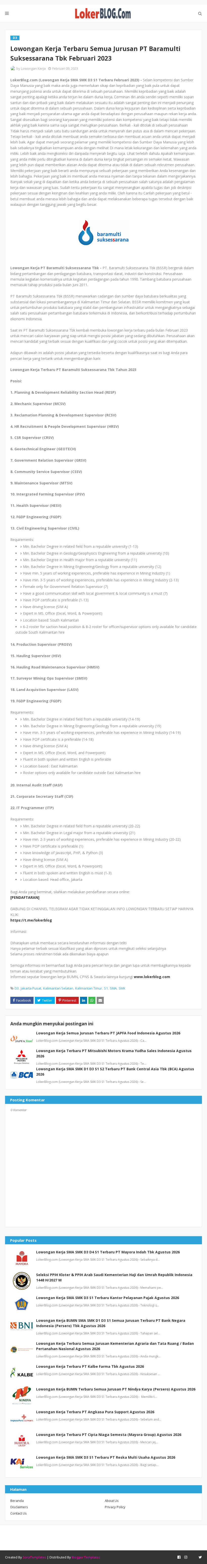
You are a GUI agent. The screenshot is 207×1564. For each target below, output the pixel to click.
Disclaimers (19, 1507)
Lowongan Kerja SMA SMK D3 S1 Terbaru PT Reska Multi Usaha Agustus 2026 (105, 1457)
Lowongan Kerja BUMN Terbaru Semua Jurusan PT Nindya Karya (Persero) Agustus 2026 (115, 1389)
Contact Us (18, 1513)
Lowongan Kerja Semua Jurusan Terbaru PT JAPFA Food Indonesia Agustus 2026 (108, 1033)
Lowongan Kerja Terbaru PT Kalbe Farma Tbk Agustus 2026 (90, 1366)
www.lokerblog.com (152, 976)
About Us (112, 1500)
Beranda (17, 1500)
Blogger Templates (86, 1557)
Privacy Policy (115, 1507)
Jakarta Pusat (31, 988)
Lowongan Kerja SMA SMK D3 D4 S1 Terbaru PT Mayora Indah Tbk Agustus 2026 (108, 1252)
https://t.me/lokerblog (31, 920)
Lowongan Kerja (33, 68)
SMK (122, 988)
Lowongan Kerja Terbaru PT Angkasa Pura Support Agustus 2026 (95, 1411)
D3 (17, 988)
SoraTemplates (34, 1557)
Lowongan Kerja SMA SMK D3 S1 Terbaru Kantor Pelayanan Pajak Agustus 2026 (107, 1297)
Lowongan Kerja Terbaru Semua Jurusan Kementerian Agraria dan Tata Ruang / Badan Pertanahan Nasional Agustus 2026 (115, 1346)
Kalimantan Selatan (58, 988)
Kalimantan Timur (88, 988)
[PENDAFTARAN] (24, 897)
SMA (113, 988)
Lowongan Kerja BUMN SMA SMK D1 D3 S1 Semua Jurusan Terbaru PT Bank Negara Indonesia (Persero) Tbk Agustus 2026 (110, 1323)
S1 (106, 988)
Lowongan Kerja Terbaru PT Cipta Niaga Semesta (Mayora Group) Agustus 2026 (108, 1434)
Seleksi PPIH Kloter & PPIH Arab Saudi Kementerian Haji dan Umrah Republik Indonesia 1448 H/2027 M (114, 1277)
